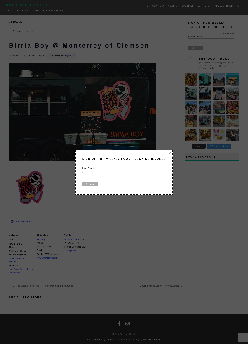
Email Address (89, 168)
